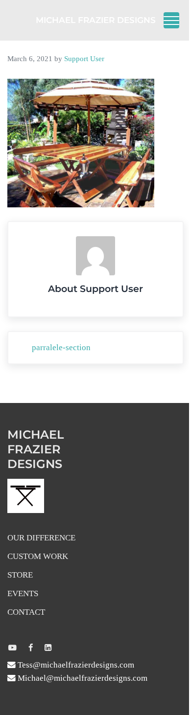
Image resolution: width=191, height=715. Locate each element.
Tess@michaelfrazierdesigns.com (75, 665)
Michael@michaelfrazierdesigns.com (81, 678)
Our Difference (41, 537)
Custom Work (37, 556)
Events (22, 593)
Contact (26, 612)
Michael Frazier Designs (96, 20)
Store (20, 575)
